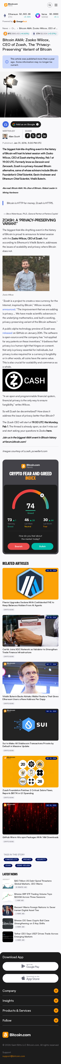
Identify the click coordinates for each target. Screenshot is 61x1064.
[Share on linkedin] (44, 135)
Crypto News (14, 28)
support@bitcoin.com (14, 1056)
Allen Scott (14, 136)
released (7, 332)
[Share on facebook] (27, 135)
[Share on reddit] (38, 135)
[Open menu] (55, 5)
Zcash (8, 865)
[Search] (49, 5)
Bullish (42, 546)
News (5, 28)
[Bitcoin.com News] (11, 5)
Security (41, 859)
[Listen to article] (6, 124)
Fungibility (11, 859)
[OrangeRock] (20, 21)
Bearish (18, 546)
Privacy (27, 859)
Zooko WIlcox (23, 865)
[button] (37, 124)
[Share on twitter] (33, 135)
